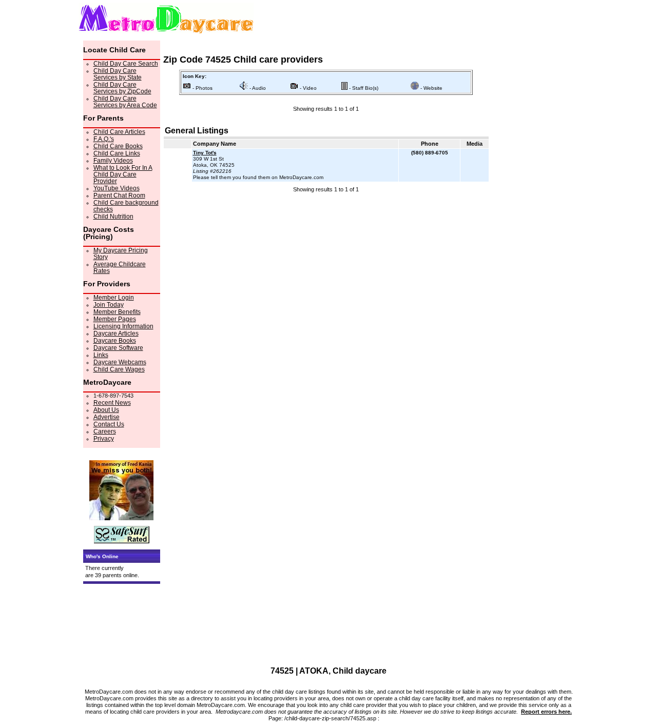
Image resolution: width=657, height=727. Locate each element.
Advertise (106, 417)
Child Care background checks (126, 206)
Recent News (112, 402)
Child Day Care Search (125, 63)
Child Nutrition (113, 216)
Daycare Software (118, 347)
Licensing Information (123, 326)
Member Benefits (117, 312)
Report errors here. (546, 712)
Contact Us (108, 424)
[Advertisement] (326, 213)
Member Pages (114, 319)
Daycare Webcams (119, 362)
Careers (104, 431)
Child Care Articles (119, 131)
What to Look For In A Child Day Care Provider (122, 174)
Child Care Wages (119, 369)
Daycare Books (114, 340)
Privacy (103, 438)
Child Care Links (116, 153)
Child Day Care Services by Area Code (125, 102)
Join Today (108, 304)
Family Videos (113, 160)
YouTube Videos (116, 188)
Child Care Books (118, 146)
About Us (106, 410)
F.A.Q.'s (103, 139)
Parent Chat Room (119, 195)
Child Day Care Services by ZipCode (122, 88)
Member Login (113, 297)
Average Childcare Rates (119, 267)
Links (100, 355)
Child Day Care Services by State (117, 74)
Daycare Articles (116, 333)
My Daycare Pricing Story (120, 254)
